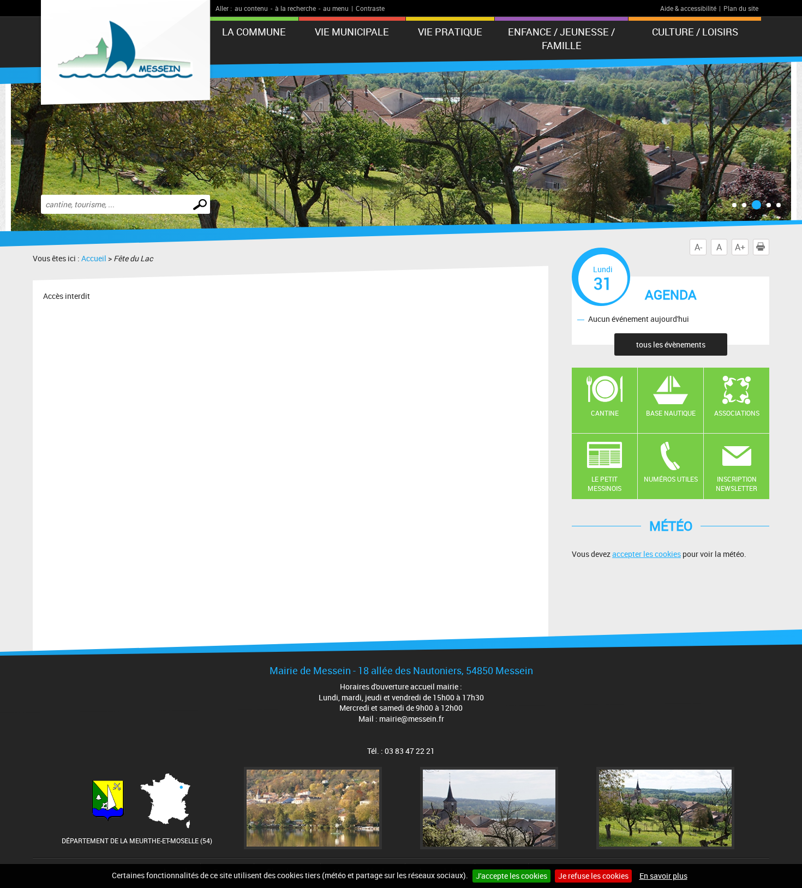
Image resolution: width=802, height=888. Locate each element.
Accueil (93, 258)
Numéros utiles (671, 479)
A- (698, 247)
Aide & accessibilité (688, 8)
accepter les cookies (646, 554)
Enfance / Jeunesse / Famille (561, 38)
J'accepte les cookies (511, 876)
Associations (736, 413)
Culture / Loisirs (695, 31)
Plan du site (740, 8)
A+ (740, 247)
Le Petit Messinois (604, 484)
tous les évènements (670, 344)
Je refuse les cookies (593, 876)
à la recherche (295, 8)
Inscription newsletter (736, 484)
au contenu (251, 8)
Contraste (370, 8)
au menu (336, 8)
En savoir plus (663, 876)
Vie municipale (352, 31)
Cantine (605, 413)
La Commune (254, 31)
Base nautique (671, 413)
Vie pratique (450, 31)
